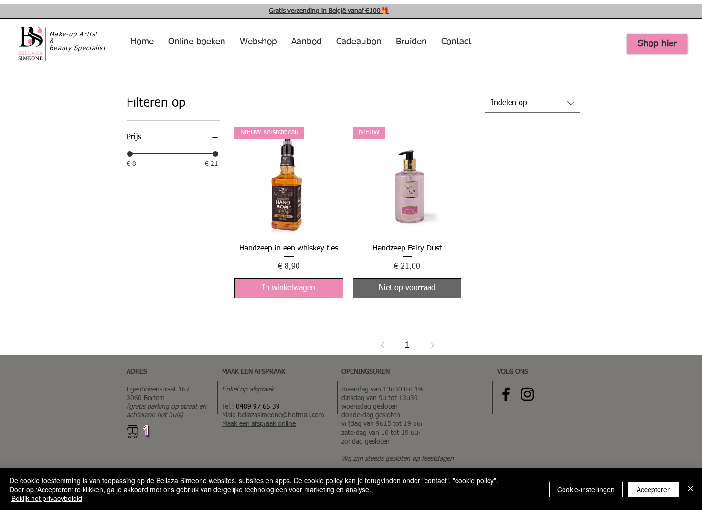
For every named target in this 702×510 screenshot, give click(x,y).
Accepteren (654, 489)
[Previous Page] (382, 345)
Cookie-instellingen (586, 489)
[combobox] (532, 103)
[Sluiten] (690, 489)
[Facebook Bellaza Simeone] (506, 394)
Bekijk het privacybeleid (46, 498)
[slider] (130, 154)
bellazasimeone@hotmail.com (281, 415)
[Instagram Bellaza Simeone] (527, 394)
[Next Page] (432, 345)
